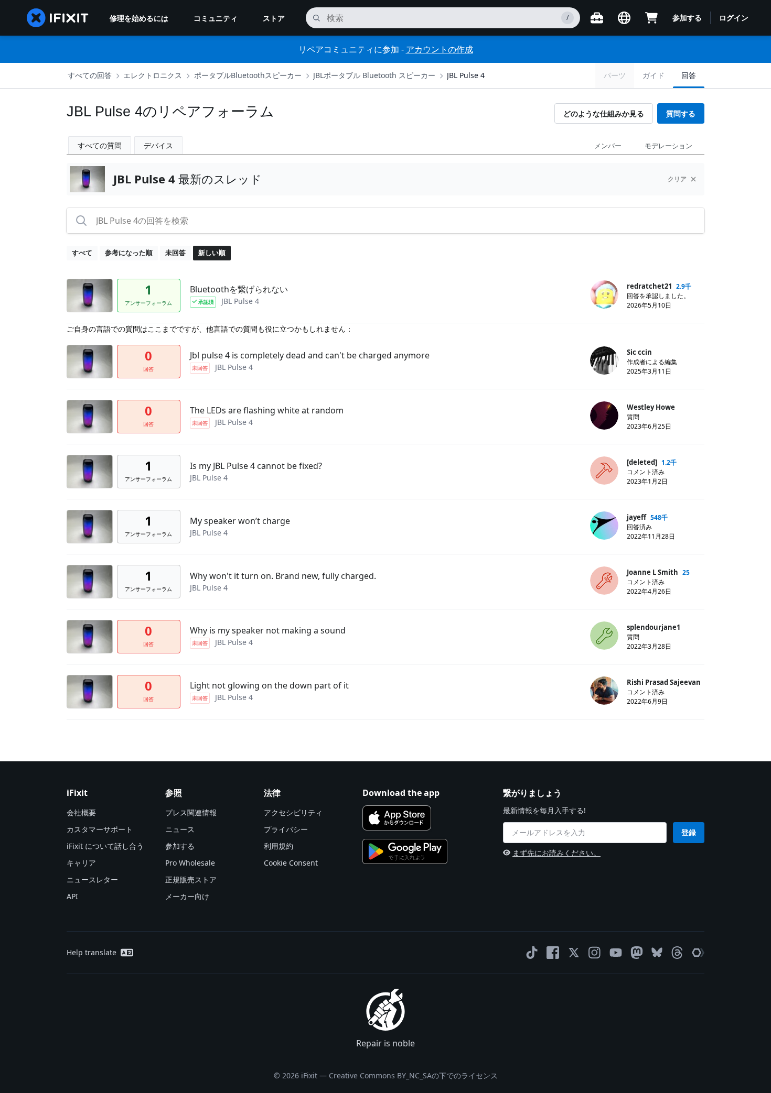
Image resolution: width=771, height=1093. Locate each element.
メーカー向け (187, 896)
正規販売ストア (191, 879)
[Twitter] (573, 952)
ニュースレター (92, 879)
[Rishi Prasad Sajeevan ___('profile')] (604, 690)
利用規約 (278, 846)
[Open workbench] (596, 17)
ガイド (653, 75)
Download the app (401, 793)
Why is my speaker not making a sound (268, 630)
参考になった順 (129, 252)
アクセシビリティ (293, 812)
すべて (82, 252)
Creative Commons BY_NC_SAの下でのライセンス (413, 1075)
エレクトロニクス (152, 75)
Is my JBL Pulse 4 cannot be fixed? (256, 466)
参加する (687, 18)
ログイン (733, 18)
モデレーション (668, 145)
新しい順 (212, 252)
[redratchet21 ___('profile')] (604, 294)
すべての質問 (100, 145)
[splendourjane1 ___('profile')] (604, 635)
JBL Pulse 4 (466, 75)
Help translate (91, 952)
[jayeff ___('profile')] (604, 525)
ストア (274, 18)
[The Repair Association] (698, 952)
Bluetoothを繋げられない (239, 289)
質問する (680, 113)
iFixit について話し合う (105, 846)
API (72, 896)
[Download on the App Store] (396, 817)
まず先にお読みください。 (556, 853)
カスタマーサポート (100, 829)
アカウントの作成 (439, 49)
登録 (688, 832)
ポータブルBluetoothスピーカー (248, 75)
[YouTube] (615, 952)
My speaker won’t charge (240, 521)
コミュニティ (216, 18)
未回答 (175, 252)
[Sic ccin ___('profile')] (604, 360)
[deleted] (642, 462)
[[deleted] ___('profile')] (604, 470)
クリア (677, 178)
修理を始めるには (139, 18)
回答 (688, 75)
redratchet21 (649, 286)
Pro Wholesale (190, 863)
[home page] (58, 17)
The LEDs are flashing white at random (267, 410)
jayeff (636, 517)
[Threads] (677, 952)
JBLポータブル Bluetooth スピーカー (374, 75)
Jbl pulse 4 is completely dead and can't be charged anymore (310, 355)
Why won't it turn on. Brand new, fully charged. (283, 576)
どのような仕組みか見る (603, 113)
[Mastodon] (636, 952)
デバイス (158, 145)
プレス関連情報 (191, 812)
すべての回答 (90, 75)
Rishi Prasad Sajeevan (664, 682)
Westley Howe (651, 407)
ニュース (180, 829)
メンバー (608, 145)
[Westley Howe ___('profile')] (604, 415)
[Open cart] (651, 17)
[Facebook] (553, 952)
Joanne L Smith (652, 572)
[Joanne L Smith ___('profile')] (604, 580)
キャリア (81, 863)
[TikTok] (532, 952)
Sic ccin (639, 352)
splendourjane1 (653, 627)
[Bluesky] (656, 952)
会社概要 (81, 812)
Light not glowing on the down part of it (269, 685)
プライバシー (286, 829)
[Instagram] (594, 952)
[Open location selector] (624, 17)
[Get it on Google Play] (404, 851)
